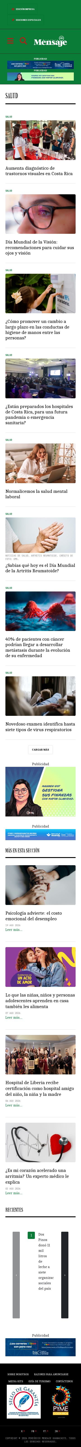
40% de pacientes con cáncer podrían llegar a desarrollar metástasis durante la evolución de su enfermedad (37, 647)
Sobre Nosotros (18, 1374)
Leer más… (13, 930)
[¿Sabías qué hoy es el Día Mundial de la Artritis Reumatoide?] (40, 537)
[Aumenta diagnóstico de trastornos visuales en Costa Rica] (40, 140)
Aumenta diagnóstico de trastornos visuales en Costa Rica (39, 170)
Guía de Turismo (39, 1381)
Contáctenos (64, 1381)
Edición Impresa (25, 9)
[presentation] (16, 1275)
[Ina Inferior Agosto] (40, 1347)
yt (44, 1431)
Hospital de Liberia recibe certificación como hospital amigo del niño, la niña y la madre (39, 1088)
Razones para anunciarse (51, 1374)
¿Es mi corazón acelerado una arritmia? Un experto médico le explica (37, 1176)
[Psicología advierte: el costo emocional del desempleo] (40, 885)
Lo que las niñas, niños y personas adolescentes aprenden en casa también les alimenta (40, 1000)
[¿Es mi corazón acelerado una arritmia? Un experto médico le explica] (40, 1142)
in (56, 1431)
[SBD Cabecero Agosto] (40, 76)
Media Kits (15, 1381)
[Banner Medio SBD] (40, 834)
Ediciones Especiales (28, 20)
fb (33, 1431)
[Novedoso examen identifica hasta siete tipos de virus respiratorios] (40, 696)
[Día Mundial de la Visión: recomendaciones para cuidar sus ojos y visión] (40, 214)
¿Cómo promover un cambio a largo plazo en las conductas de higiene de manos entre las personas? (37, 329)
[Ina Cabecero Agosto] (40, 64)
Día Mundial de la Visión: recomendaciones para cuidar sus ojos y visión (39, 247)
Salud (8, 116)
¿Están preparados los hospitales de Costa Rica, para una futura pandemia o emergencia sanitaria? (39, 414)
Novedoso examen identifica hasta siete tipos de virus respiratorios (40, 726)
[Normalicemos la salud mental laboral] (40, 463)
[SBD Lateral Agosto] (40, 791)
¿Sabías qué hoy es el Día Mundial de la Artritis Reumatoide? (40, 568)
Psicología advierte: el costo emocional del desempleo (33, 916)
